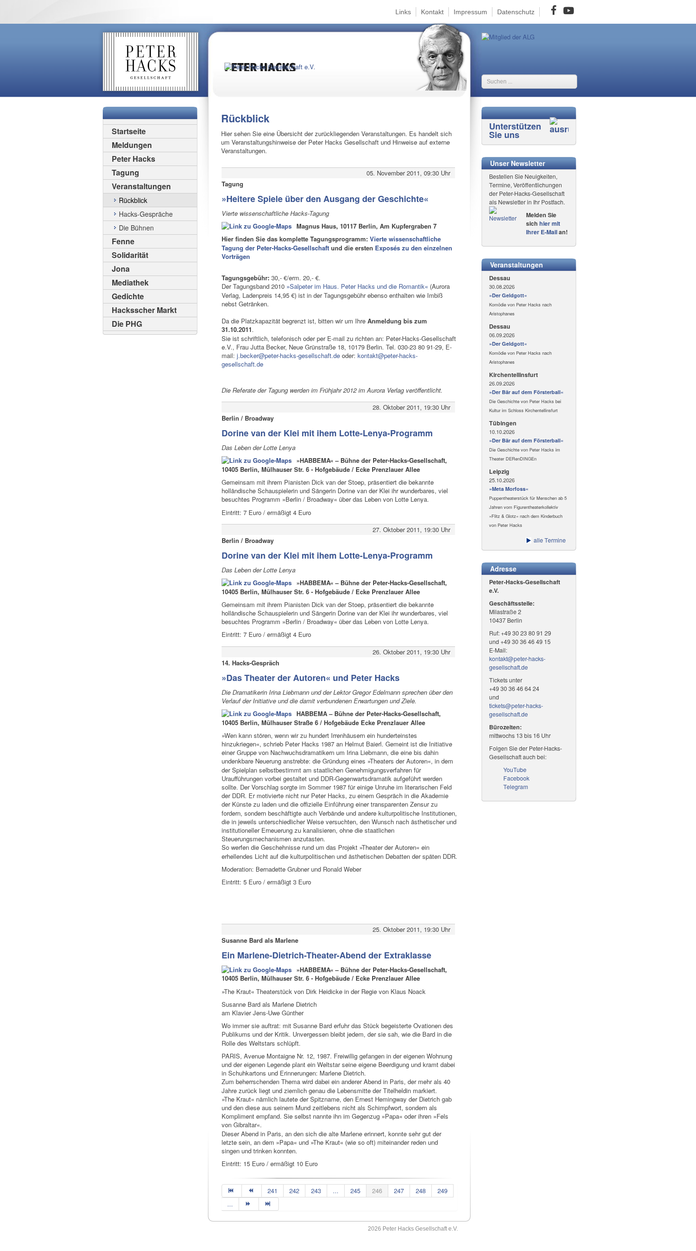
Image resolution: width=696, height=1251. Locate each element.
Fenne (123, 241)
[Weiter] (249, 1204)
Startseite (129, 131)
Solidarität (130, 254)
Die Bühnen (136, 227)
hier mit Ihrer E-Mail (543, 227)
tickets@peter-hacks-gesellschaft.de (516, 709)
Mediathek (130, 282)
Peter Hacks (133, 158)
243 (316, 1190)
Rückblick (133, 200)
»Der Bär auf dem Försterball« (526, 392)
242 (294, 1190)
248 (421, 1190)
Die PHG (127, 323)
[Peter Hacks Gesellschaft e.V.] (276, 75)
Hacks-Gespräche (146, 214)
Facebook (516, 778)
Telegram (515, 786)
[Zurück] (252, 1190)
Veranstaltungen (141, 186)
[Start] (232, 1190)
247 (399, 1190)
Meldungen (132, 144)
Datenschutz (516, 12)
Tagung (125, 172)
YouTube (514, 769)
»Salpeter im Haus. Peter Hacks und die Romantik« (357, 286)
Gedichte (128, 296)
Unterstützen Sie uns (515, 130)
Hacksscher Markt (144, 309)
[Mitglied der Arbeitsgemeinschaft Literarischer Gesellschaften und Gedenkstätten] (508, 35)
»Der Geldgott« (508, 295)
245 (355, 1190)
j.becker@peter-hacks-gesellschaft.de (288, 355)
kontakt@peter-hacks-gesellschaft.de (517, 662)
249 (442, 1190)
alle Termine (550, 540)
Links (403, 12)
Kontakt (432, 12)
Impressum (470, 12)
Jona (121, 268)
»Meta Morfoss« (508, 488)
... (336, 1190)
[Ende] (269, 1204)
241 (272, 1190)
